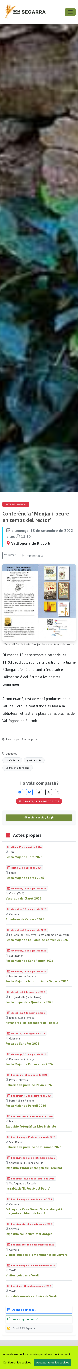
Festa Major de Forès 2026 (25, 878)
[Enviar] (58, 792)
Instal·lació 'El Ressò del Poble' (28, 1188)
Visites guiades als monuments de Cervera (37, 1255)
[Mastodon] (39, 792)
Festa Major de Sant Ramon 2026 (30, 961)
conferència (12, 760)
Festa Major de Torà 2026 (24, 857)
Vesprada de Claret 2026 (23, 898)
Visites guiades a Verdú (23, 1275)
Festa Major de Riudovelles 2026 (29, 1064)
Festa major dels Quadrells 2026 (29, 1002)
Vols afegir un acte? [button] (25, 1319)
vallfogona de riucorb (17, 767)
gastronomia (34, 760)
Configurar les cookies (17, 1362)
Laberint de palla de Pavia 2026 (29, 1085)
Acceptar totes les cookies (52, 1362)
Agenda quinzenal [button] (23, 1310)
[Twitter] (48, 792)
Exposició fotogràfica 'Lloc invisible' (31, 1126)
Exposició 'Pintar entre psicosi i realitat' (34, 1168)
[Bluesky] (29, 792)
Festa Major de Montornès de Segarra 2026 (37, 981)
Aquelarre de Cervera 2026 (25, 919)
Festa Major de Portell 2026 (26, 1105)
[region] (39, 1357)
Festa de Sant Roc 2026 (22, 1043)
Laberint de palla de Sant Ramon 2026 (33, 1147)
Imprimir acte (34, 556)
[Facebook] (20, 792)
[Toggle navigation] (70, 12)
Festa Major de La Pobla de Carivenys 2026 (37, 940)
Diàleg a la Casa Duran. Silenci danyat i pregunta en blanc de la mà (34, 1211)
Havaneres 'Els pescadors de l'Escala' (32, 1023)
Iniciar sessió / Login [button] (40, 817)
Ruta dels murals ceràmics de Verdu (32, 1296)
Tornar (11, 555)
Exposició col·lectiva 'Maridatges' (29, 1234)
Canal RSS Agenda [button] (23, 1328)
